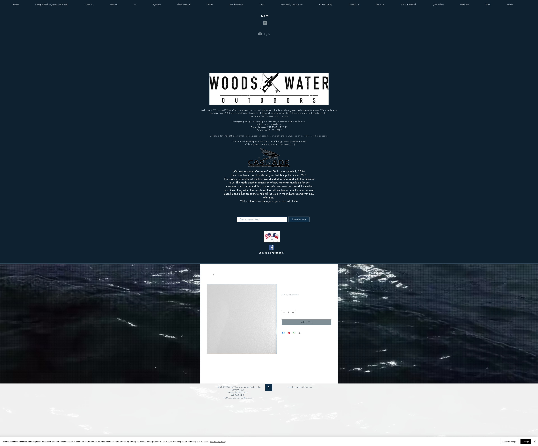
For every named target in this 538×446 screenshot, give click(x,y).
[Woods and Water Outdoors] (271, 247)
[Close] (534, 441)
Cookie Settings (509, 441)
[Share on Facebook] (283, 333)
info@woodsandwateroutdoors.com (237, 397)
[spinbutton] (288, 312)
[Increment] (293, 312)
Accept (526, 441)
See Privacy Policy (218, 441)
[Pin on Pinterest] (288, 333)
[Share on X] (299, 333)
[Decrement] (284, 312)
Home (209, 274)
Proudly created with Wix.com (299, 387)
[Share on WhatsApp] (294, 333)
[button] (265, 22)
